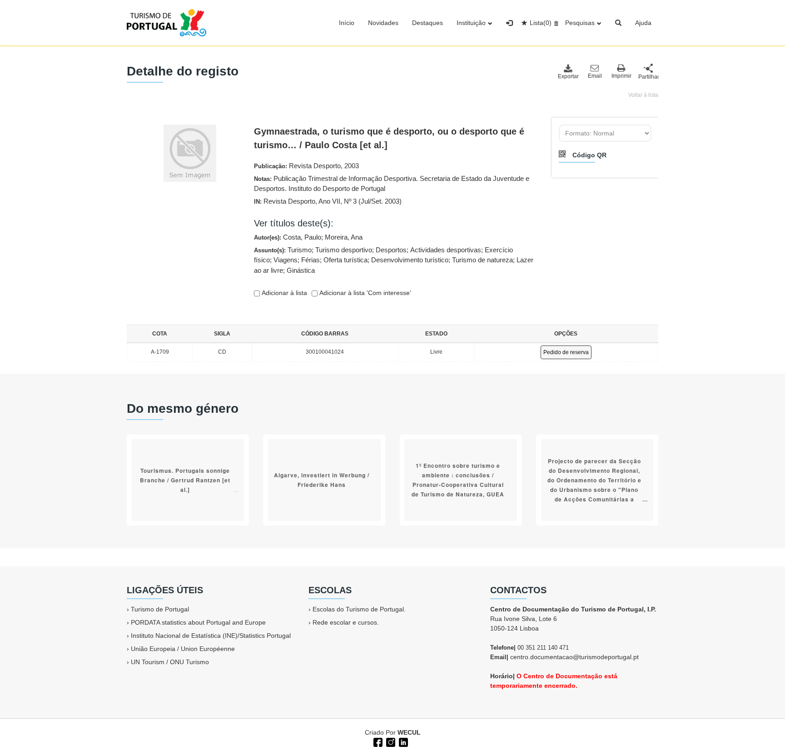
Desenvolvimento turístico (409, 260)
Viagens (285, 260)
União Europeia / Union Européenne (183, 648)
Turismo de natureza (482, 260)
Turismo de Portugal (160, 609)
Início (346, 22)
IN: (328, 201)
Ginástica (301, 270)
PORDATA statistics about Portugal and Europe (198, 622)
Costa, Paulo (302, 237)
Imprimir (621, 76)
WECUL (409, 732)
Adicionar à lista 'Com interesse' (364, 292)
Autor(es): (308, 237)
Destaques (427, 22)
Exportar (568, 76)
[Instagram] (389, 741)
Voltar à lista (643, 95)
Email (595, 76)
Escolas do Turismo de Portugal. (359, 609)
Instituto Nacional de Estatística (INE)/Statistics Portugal (211, 635)
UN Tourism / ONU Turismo (170, 662)
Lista (540, 22)
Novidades (383, 22)
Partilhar (648, 77)
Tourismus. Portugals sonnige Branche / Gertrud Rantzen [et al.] (185, 480)
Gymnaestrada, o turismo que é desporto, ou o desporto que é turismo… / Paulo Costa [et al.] (389, 138)
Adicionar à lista (283, 292)
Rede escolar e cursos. (346, 622)
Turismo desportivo (343, 250)
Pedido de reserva (566, 352)
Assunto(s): (393, 260)
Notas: (391, 184)
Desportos (391, 250)
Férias (310, 260)
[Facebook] (377, 741)
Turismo (300, 250)
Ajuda (643, 22)
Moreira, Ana (344, 237)
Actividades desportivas (445, 250)
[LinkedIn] (402, 741)
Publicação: (306, 166)
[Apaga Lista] (554, 23)
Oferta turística (345, 260)
